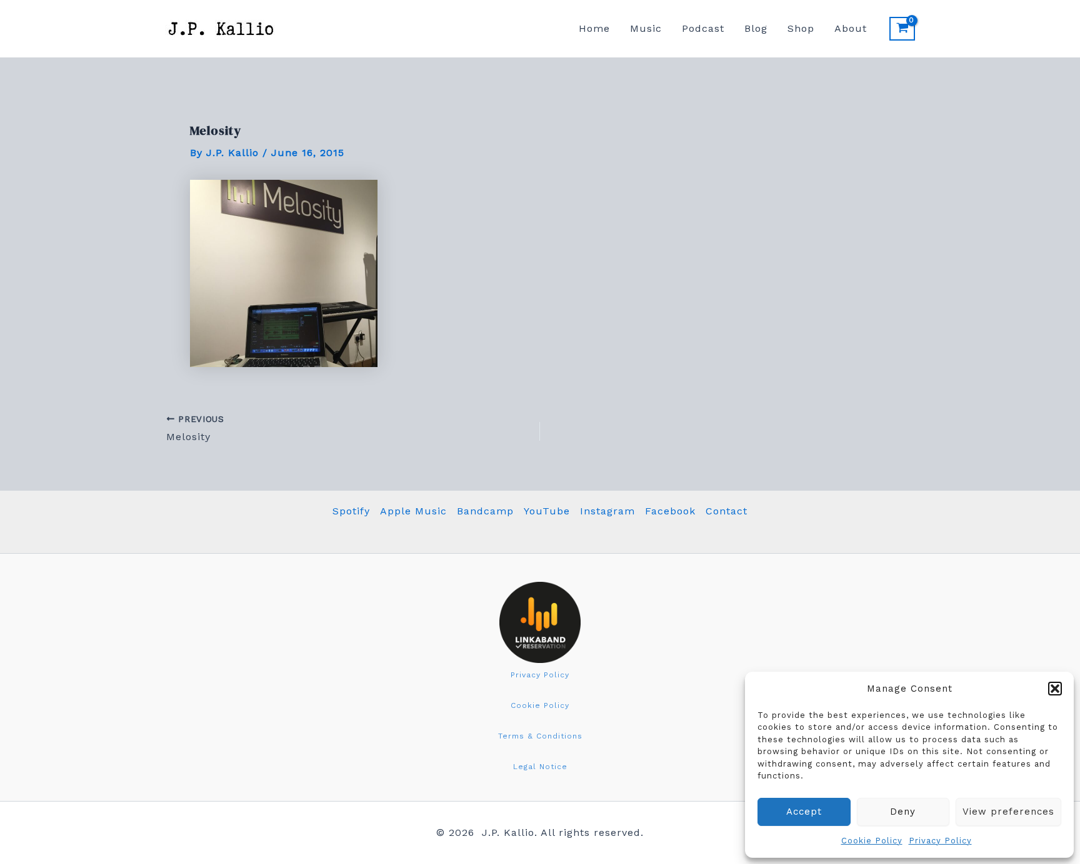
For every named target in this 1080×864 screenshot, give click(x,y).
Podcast (703, 28)
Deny (903, 811)
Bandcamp (485, 511)
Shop (801, 28)
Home (594, 28)
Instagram (607, 511)
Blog (756, 28)
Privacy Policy (940, 840)
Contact (727, 511)
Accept (804, 811)
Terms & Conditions (540, 736)
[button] (1055, 688)
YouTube (547, 511)
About (850, 28)
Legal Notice (540, 766)
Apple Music (413, 511)
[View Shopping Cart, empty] (902, 29)
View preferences (1008, 811)
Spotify (351, 511)
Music (646, 28)
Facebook (670, 511)
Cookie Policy (871, 840)
